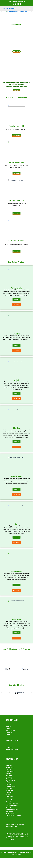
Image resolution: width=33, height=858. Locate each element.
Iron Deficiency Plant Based (13, 815)
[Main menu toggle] (29, 8)
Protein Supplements (12, 803)
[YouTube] (20, 4)
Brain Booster (10, 767)
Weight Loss (9, 811)
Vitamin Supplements (12, 749)
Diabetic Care (10, 779)
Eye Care (8, 783)
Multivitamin (9, 798)
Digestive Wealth (10, 781)
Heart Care (9, 765)
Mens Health (9, 796)
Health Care (9, 747)
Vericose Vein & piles (12, 809)
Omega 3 (8, 802)
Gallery (8, 728)
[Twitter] (13, 4)
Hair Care (8, 784)
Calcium (8, 769)
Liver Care (9, 792)
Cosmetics (9, 775)
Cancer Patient (10, 771)
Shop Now (9, 732)
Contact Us (9, 734)
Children (8, 773)
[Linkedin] (18, 4)
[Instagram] (15, 4)
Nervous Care (10, 800)
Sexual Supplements (11, 805)
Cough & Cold (10, 777)
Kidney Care (9, 790)
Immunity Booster (11, 786)
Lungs (8, 794)
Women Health (10, 813)
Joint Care (9, 788)
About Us (8, 726)
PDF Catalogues (10, 730)
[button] (2, 12)
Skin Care (8, 807)
